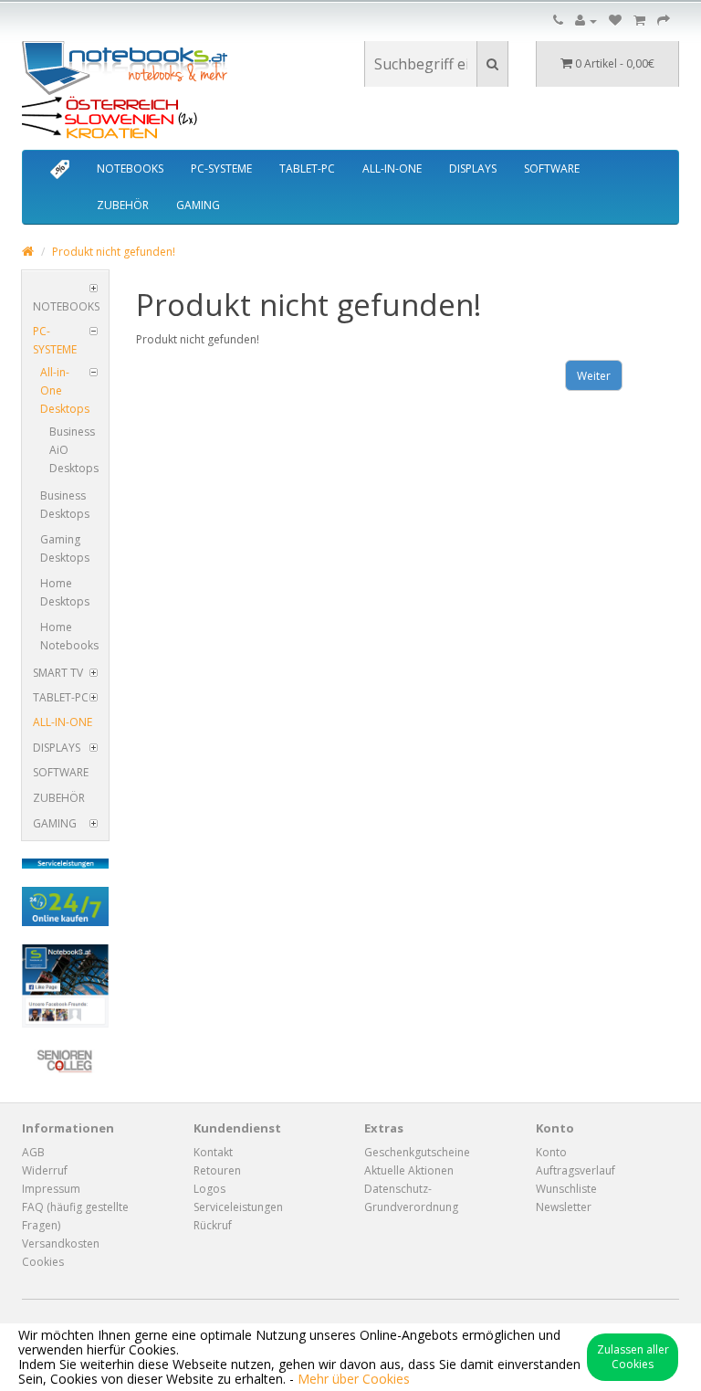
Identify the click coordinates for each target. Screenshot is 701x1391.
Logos (209, 1188)
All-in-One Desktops (64, 390)
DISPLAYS (473, 168)
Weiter (594, 376)
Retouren (217, 1170)
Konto (551, 1152)
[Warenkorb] (639, 20)
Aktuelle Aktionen (409, 1170)
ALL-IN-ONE (392, 168)
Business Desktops (64, 505)
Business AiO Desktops (74, 450)
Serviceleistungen (238, 1207)
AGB (33, 1152)
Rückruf (213, 1225)
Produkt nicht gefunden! (113, 251)
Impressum (51, 1188)
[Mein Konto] (586, 20)
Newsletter (563, 1207)
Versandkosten (60, 1243)
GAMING (198, 205)
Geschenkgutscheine (417, 1152)
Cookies (43, 1262)
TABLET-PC (307, 168)
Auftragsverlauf (575, 1170)
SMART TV (58, 672)
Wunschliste (566, 1188)
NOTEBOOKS (130, 168)
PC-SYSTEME (221, 168)
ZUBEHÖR (123, 205)
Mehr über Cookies (354, 1378)
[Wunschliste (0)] (615, 20)
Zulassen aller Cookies (633, 1357)
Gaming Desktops (64, 548)
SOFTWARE (552, 168)
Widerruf (45, 1170)
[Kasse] (663, 20)
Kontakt (213, 1152)
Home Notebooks (69, 636)
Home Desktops (64, 592)
